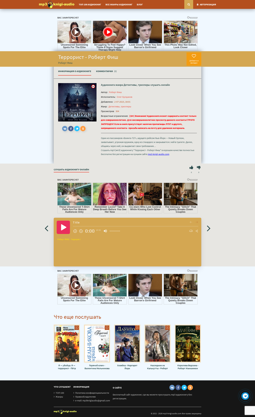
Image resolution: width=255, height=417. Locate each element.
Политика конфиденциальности (92, 392)
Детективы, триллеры (137, 84)
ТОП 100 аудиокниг (90, 4)
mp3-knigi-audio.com (158, 154)
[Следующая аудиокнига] (209, 228)
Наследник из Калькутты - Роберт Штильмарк (157, 367)
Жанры (59, 396)
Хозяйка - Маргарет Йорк (127, 367)
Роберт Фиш (115, 92)
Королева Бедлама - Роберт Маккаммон (187, 367)
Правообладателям (85, 396)
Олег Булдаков (124, 96)
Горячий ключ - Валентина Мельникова (97, 367)
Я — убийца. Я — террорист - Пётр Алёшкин (67, 367)
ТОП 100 (60, 392)
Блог (140, 4)
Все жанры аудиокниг (119, 4)
